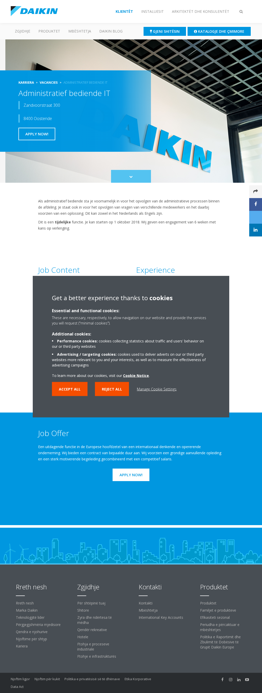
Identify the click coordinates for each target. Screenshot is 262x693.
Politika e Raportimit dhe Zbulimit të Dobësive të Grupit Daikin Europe (220, 641)
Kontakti (145, 603)
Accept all (70, 389)
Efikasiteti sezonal (215, 617)
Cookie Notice (136, 375)
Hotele (82, 636)
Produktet (49, 31)
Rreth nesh (25, 603)
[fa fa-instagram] (231, 679)
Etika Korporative (138, 679)
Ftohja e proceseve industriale (93, 647)
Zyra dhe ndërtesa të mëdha (94, 620)
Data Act (17, 686)
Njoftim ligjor (20, 679)
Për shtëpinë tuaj (91, 603)
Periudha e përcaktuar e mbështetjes (219, 627)
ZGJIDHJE (22, 31)
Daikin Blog (111, 31)
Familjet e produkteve (218, 610)
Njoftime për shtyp (31, 638)
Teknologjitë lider (30, 617)
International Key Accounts (161, 617)
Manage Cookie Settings (157, 389)
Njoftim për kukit (47, 679)
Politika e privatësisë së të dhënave (92, 679)
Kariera (22, 646)
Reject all (112, 389)
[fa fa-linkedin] (239, 679)
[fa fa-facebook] (223, 679)
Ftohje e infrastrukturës (96, 656)
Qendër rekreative (92, 629)
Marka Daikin (27, 610)
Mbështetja (79, 31)
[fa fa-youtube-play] (247, 679)
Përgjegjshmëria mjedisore (38, 624)
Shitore (83, 610)
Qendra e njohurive (32, 631)
